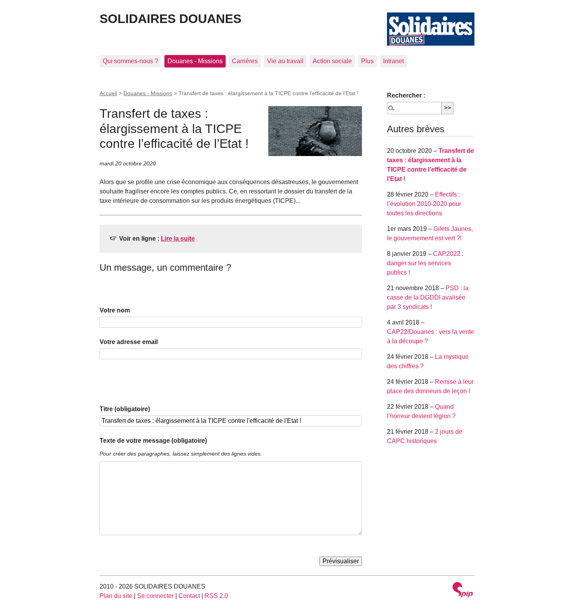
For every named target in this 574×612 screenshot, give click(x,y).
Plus (367, 61)
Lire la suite (178, 238)
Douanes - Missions (195, 61)
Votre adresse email (129, 342)
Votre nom (115, 310)
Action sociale (332, 61)
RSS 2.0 (216, 595)
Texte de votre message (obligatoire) (153, 440)
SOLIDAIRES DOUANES (170, 19)
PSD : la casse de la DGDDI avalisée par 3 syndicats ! (428, 297)
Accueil (108, 93)
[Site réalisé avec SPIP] (462, 591)
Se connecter (155, 595)
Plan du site (116, 595)
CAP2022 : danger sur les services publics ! (425, 263)
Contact (189, 595)
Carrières (245, 61)
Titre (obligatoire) (125, 409)
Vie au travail (285, 61)
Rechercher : (406, 95)
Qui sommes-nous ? (130, 61)
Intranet (393, 61)
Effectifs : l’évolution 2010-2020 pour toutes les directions (424, 203)
